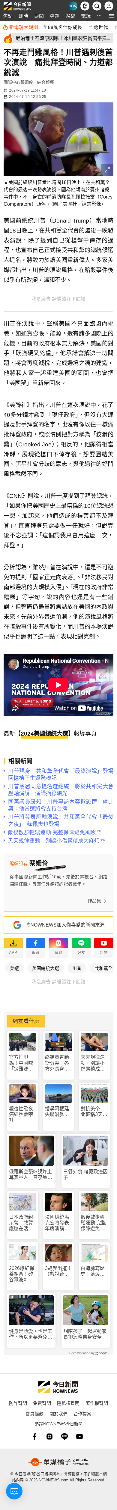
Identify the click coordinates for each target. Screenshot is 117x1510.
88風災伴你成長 (65, 26)
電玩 (86, 15)
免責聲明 (42, 1403)
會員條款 (35, 1413)
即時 (23, 15)
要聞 (39, 15)
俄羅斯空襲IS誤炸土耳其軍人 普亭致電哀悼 (30, 1174)
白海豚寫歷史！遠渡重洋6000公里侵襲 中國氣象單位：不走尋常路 (93, 1271)
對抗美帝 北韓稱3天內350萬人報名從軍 (94, 1111)
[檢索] (96, 6)
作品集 (94, 900)
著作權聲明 (97, 1403)
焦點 (8, 15)
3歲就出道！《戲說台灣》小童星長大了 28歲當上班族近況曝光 (58, 1271)
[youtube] (80, 1436)
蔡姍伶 (26, 82)
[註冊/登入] (108, 6)
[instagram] (50, 1436)
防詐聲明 (18, 1403)
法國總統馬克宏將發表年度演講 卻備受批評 (57, 1223)
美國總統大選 (45, 968)
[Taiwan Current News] (72, 6)
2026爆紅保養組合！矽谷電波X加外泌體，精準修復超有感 (21, 1274)
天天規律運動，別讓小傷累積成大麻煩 (93, 1063)
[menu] (111, 16)
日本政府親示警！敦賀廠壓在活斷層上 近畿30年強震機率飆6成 (21, 1223)
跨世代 (101, 26)
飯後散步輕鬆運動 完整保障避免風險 (93, 1223)
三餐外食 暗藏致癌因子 (85, 1174)
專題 (54, 15)
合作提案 (83, 1413)
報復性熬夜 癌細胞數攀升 (21, 1114)
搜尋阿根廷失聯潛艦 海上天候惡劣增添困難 (57, 1111)
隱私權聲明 (68, 1403)
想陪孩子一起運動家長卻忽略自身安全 (84, 1334)
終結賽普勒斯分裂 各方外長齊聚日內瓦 (57, 1063)
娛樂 (70, 15)
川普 (76, 968)
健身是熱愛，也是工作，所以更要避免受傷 (30, 1334)
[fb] (34, 1436)
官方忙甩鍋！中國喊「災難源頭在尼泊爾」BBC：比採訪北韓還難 (21, 1063)
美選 (14, 968)
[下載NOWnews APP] (84, 6)
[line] (64, 1436)
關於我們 (59, 1413)
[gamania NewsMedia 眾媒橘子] (58, 1462)
